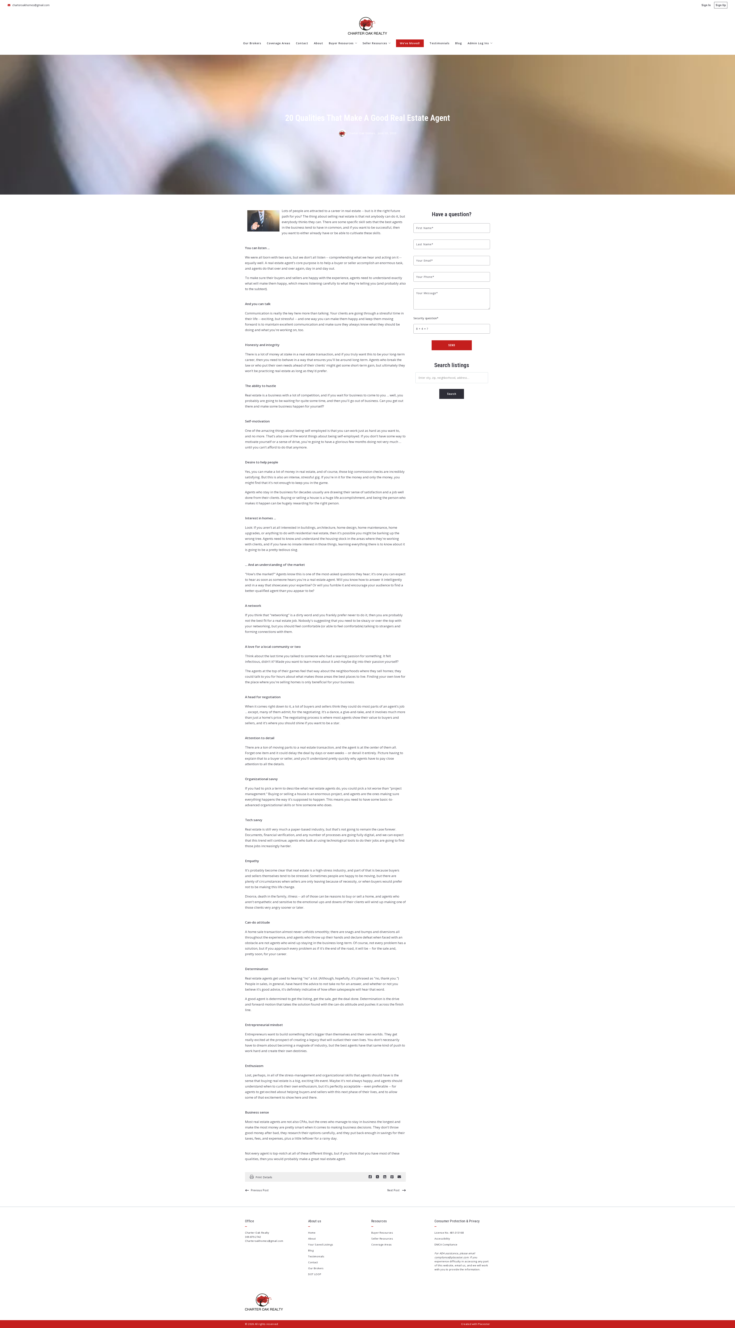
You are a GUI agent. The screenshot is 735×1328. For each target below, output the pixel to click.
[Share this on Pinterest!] (392, 1177)
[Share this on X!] (377, 1177)
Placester (484, 1324)
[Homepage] (367, 26)
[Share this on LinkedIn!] (384, 1177)
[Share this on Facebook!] (370, 1177)
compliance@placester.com (451, 1257)
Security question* (425, 318)
